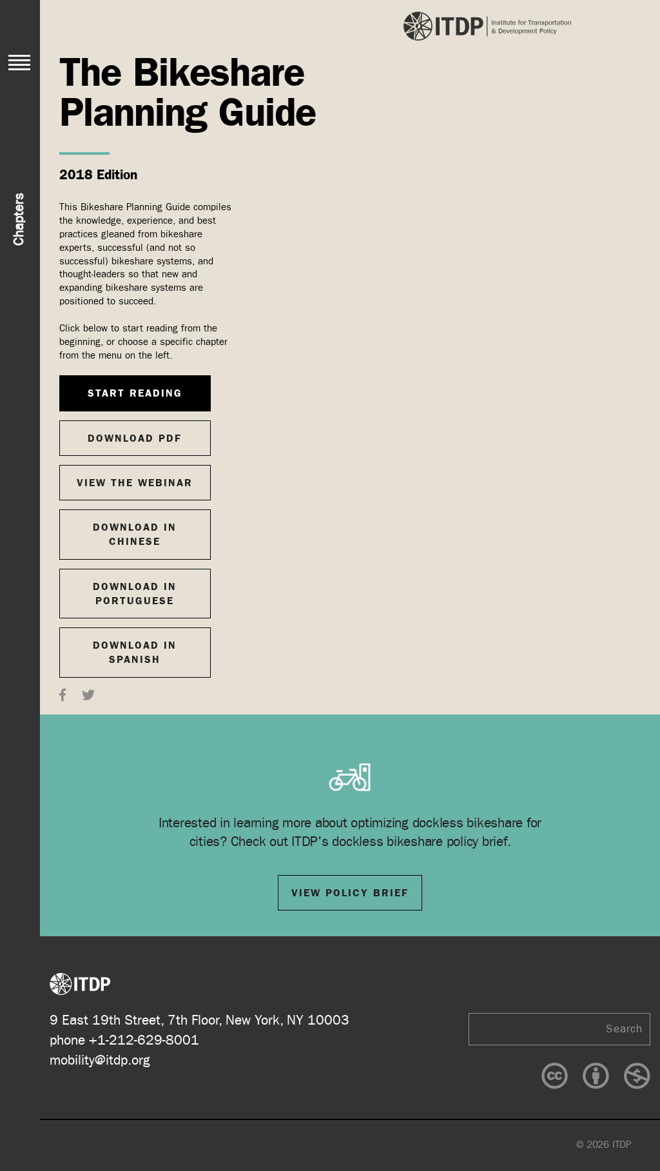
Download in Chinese (135, 534)
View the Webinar (135, 483)
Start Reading (135, 393)
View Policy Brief (350, 893)
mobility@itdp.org (100, 1060)
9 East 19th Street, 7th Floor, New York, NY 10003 (199, 1020)
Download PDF (135, 438)
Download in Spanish (135, 652)
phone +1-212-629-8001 (124, 1040)
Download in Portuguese (135, 593)
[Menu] (19, 63)
